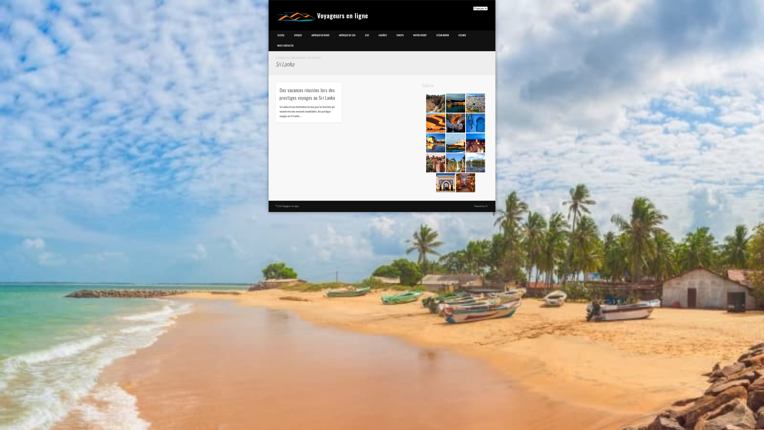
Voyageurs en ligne (342, 15)
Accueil (281, 35)
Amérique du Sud (347, 35)
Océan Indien (442, 35)
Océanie (462, 35)
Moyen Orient (420, 35)
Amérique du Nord (320, 35)
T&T (486, 206)
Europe (400, 35)
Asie (367, 35)
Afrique (298, 35)
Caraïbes (382, 35)
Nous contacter (285, 46)
